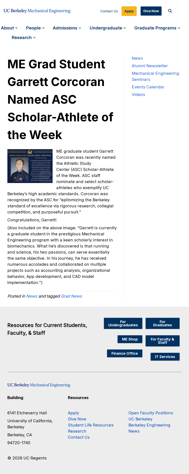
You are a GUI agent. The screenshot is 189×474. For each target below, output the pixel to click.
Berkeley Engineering (149, 425)
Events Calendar (148, 87)
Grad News (71, 296)
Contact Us (109, 11)
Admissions (65, 28)
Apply (129, 11)
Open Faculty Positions (150, 412)
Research (22, 37)
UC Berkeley (140, 419)
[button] (171, 11)
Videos (138, 94)
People (33, 28)
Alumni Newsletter (150, 65)
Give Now (151, 11)
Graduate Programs (155, 28)
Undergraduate (106, 28)
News (31, 296)
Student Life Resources (91, 425)
